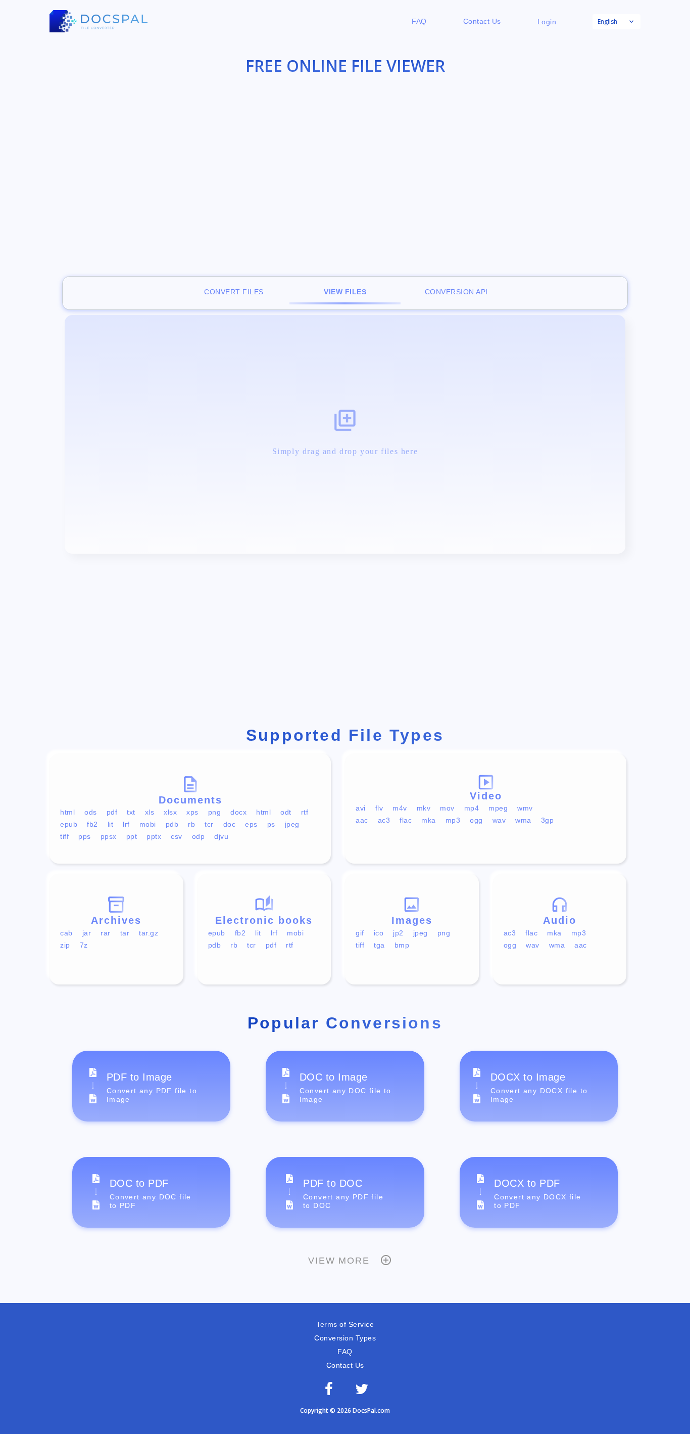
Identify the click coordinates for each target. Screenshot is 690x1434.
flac (406, 820)
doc (229, 824)
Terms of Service (345, 1324)
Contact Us (482, 21)
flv (379, 808)
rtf (305, 812)
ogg (476, 820)
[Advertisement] (345, 167)
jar (86, 933)
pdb (172, 824)
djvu (221, 836)
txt (131, 812)
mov (447, 808)
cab (66, 933)
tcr (209, 824)
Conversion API (456, 292)
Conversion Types (345, 1338)
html (67, 812)
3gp (547, 820)
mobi (147, 824)
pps (84, 836)
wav (499, 820)
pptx (153, 836)
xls (150, 812)
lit (111, 824)
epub (68, 824)
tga (379, 945)
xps (192, 812)
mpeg (498, 808)
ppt (131, 836)
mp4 (471, 808)
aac (362, 820)
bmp (402, 945)
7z (84, 945)
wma (523, 820)
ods (90, 812)
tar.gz (148, 933)
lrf (126, 824)
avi (361, 808)
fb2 (92, 824)
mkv (424, 808)
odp (198, 836)
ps (271, 824)
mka (428, 820)
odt (285, 812)
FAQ (419, 21)
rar (106, 933)
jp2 (398, 933)
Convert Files (234, 292)
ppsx (109, 836)
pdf (112, 812)
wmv (525, 808)
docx (238, 812)
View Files (345, 292)
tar (125, 933)
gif (360, 933)
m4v (399, 808)
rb (191, 824)
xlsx (170, 812)
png (214, 812)
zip (65, 945)
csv (176, 836)
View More (338, 1261)
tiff (64, 836)
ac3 (384, 820)
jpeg (292, 824)
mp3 (453, 820)
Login (547, 22)
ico (379, 933)
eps (251, 824)
